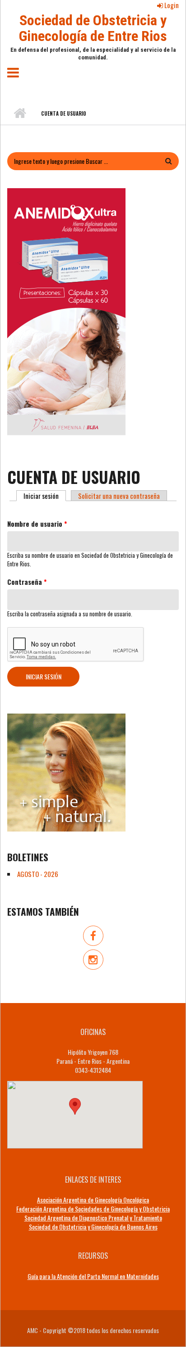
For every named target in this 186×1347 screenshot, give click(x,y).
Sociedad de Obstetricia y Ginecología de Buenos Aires (93, 1226)
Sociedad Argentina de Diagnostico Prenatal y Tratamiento (93, 1217)
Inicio (19, 113)
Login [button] (171, 5)
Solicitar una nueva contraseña (119, 496)
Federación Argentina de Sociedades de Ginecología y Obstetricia (93, 1208)
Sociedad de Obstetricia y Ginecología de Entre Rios (93, 28)
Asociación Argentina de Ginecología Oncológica (93, 1199)
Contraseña (26, 582)
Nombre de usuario (37, 524)
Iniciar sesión (44, 496)
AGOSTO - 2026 (37, 874)
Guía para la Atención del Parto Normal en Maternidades (93, 1276)
